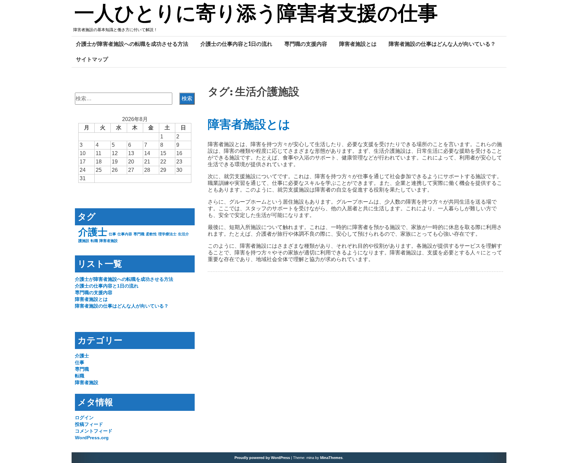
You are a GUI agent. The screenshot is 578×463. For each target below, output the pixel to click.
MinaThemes (331, 458)
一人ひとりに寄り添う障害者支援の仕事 (256, 14)
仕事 (112, 234)
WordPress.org (92, 437)
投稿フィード (89, 424)
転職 (94, 241)
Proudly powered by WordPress (262, 458)
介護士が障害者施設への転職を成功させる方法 (132, 43)
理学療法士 (167, 234)
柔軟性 (151, 234)
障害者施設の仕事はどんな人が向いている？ (442, 43)
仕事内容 (124, 234)
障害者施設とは (358, 43)
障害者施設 (108, 241)
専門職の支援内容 (305, 43)
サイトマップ (92, 59)
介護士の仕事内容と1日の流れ (236, 43)
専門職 (138, 234)
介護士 (92, 231)
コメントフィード (93, 431)
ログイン (84, 417)
